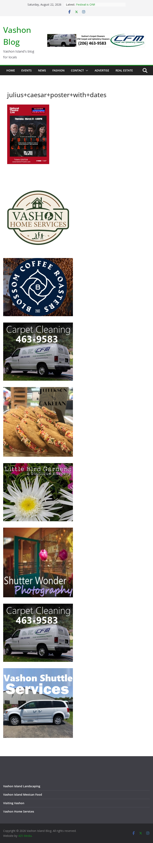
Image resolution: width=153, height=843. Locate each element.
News (42, 70)
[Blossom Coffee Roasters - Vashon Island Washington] (38, 260)
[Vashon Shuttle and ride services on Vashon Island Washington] (38, 671)
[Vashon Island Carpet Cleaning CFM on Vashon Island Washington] (38, 325)
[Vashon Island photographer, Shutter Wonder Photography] (38, 530)
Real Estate (124, 70)
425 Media (25, 836)
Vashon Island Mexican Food (22, 794)
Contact (77, 70)
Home (10, 70)
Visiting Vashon (13, 803)
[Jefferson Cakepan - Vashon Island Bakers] (38, 389)
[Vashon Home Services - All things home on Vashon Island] (38, 184)
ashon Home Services (19, 811)
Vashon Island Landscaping (21, 786)
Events (26, 70)
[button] (86, 70)
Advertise (102, 70)
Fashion (58, 70)
